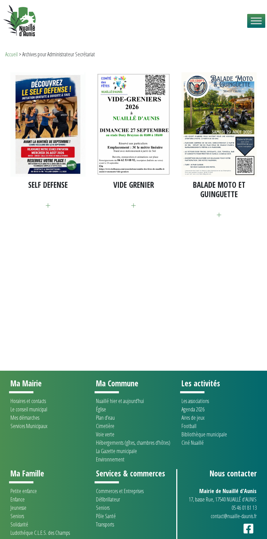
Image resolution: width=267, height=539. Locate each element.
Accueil (11, 54)
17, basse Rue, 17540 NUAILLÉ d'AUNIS (223, 499)
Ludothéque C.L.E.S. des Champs (40, 533)
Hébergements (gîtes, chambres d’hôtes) (133, 443)
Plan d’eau (105, 417)
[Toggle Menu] (256, 20)
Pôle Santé (106, 516)
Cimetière (105, 426)
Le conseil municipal (28, 409)
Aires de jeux (192, 417)
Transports (105, 524)
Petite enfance (23, 491)
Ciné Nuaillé (192, 443)
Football (188, 426)
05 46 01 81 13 (244, 508)
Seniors (17, 516)
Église (101, 409)
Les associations (195, 401)
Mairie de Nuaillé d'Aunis (228, 491)
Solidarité (19, 524)
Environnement (110, 459)
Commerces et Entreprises (120, 491)
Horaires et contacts (28, 401)
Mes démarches (24, 417)
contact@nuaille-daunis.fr (234, 516)
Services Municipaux (28, 426)
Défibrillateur (108, 499)
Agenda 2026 (192, 409)
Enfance (17, 499)
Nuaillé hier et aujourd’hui (120, 401)
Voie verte (105, 434)
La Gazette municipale (116, 451)
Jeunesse (18, 508)
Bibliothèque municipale (204, 434)
